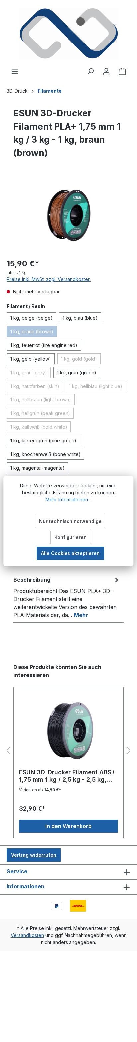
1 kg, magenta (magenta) (37, 468)
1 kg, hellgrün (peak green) (42, 414)
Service (17, 871)
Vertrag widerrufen (33, 855)
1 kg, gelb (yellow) (30, 359)
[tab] (66, 597)
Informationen (25, 886)
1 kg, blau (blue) (80, 318)
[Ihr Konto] (106, 71)
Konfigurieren (70, 537)
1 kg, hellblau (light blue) (97, 387)
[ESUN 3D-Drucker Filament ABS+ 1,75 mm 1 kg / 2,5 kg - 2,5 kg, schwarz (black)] (68, 730)
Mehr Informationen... (68, 499)
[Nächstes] (129, 751)
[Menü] (15, 71)
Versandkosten (27, 935)
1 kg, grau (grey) (30, 374)
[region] (68, 215)
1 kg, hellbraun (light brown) (42, 401)
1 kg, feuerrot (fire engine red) (43, 345)
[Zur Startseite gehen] (68, 33)
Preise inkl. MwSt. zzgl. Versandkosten (49, 279)
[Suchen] (90, 71)
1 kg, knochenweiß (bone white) (45, 454)
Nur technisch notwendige (70, 521)
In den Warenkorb (68, 826)
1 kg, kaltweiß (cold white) (40, 428)
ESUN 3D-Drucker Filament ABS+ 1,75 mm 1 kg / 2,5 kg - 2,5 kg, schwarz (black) (67, 776)
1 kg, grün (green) (76, 372)
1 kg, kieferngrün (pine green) (43, 440)
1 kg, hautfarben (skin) (36, 387)
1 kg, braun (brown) (33, 333)
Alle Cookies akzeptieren (70, 553)
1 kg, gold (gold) (81, 360)
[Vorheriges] (8, 751)
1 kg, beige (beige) (31, 318)
